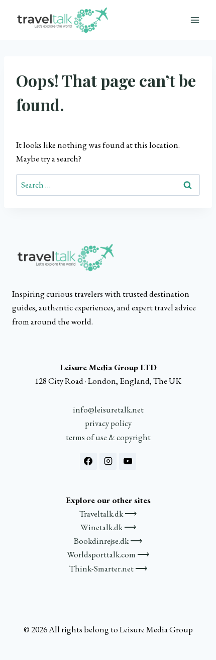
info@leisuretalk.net (108, 409)
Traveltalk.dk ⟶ (108, 513)
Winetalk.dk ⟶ (108, 527)
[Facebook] (88, 461)
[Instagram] (108, 461)
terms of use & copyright (108, 437)
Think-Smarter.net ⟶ (108, 568)
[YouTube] (127, 461)
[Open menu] (194, 20)
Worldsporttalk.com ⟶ (108, 554)
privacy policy (108, 423)
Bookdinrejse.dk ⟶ (108, 540)
